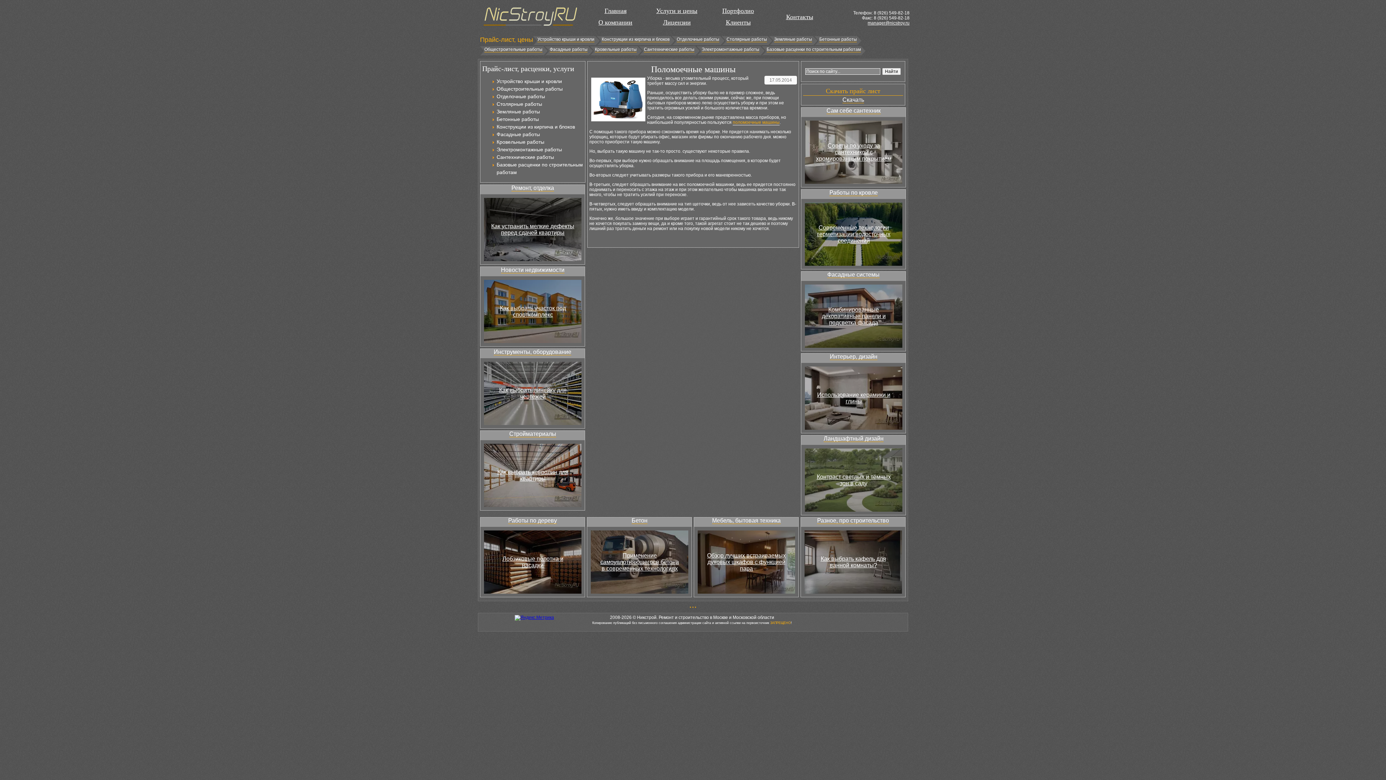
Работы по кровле (853, 193)
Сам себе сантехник (854, 111)
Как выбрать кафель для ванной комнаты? (853, 562)
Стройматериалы (532, 434)
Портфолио (738, 10)
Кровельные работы (616, 49)
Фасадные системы (853, 275)
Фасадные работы (569, 49)
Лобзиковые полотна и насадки (532, 562)
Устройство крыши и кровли (565, 39)
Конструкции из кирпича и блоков (636, 39)
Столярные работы (747, 39)
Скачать (853, 100)
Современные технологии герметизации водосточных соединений (853, 234)
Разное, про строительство (853, 520)
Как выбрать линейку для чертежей (533, 393)
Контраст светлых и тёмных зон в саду (854, 480)
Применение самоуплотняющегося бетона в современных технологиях (639, 562)
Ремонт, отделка (532, 188)
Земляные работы (793, 39)
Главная (616, 10)
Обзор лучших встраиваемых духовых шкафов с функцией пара (746, 562)
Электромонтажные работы (730, 49)
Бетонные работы (838, 39)
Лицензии (677, 22)
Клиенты (738, 22)
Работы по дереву (532, 520)
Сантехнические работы (669, 49)
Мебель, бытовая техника (746, 520)
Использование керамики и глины (853, 398)
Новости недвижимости (533, 270)
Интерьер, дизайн (853, 357)
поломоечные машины (756, 122)
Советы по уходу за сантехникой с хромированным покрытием (854, 152)
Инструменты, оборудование (532, 352)
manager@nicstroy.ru (889, 23)
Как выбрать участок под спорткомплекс (533, 311)
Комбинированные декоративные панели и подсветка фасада (854, 316)
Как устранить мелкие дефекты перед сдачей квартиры (532, 229)
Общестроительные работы (513, 49)
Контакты (799, 17)
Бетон (640, 520)
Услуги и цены (676, 10)
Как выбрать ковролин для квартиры (532, 475)
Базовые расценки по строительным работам (814, 49)
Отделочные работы (698, 39)
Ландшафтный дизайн (854, 439)
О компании (615, 22)
